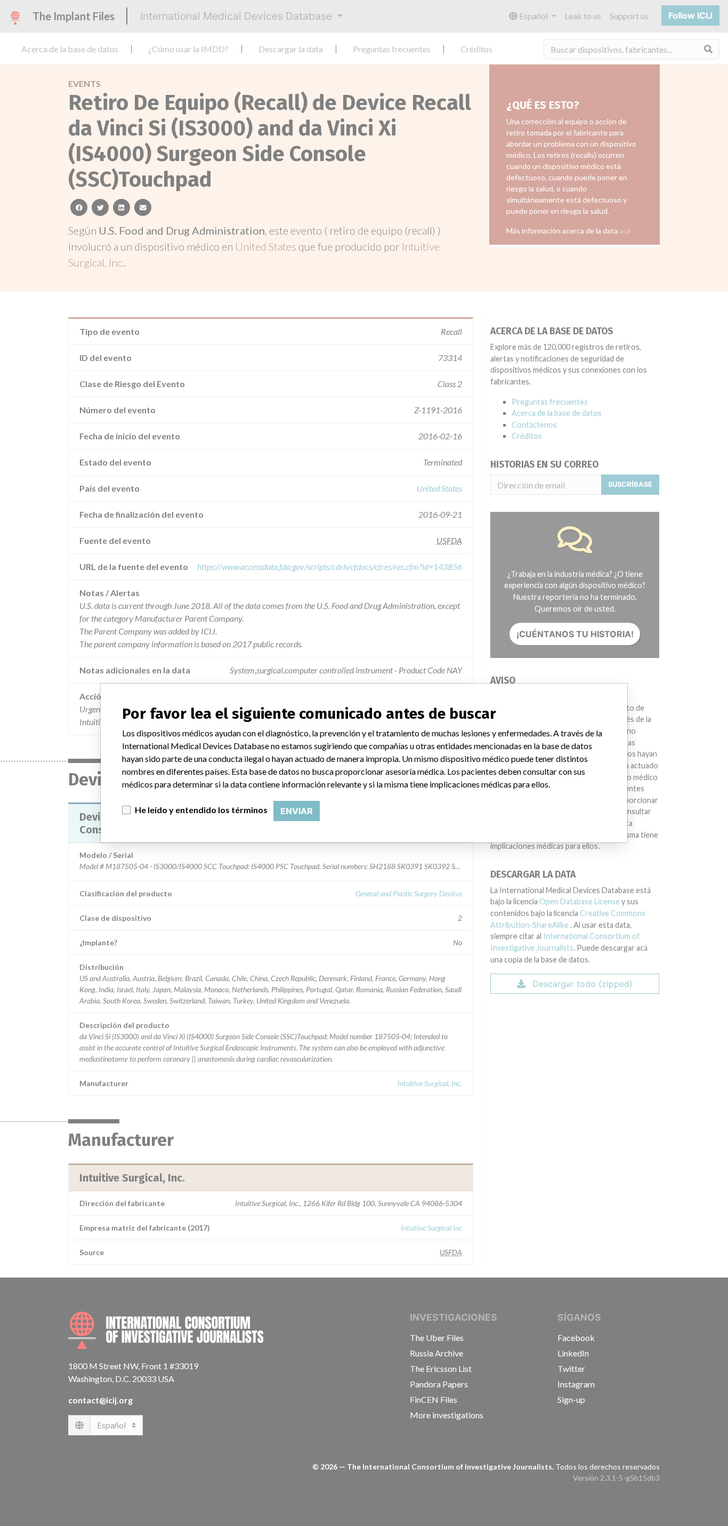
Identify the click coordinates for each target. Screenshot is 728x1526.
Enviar (296, 811)
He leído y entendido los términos (201, 810)
